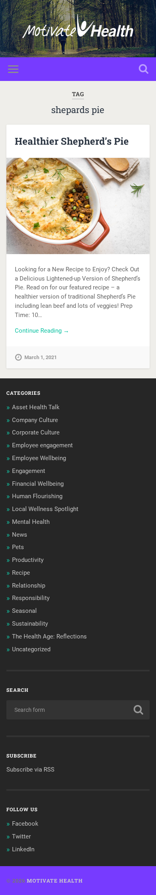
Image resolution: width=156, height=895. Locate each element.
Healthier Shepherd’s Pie (72, 141)
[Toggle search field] (143, 69)
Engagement (28, 471)
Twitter (21, 836)
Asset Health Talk (36, 407)
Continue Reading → (42, 330)
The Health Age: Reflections (49, 636)
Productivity (28, 560)
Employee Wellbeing (39, 458)
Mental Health (31, 521)
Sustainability (30, 623)
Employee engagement (42, 445)
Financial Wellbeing (38, 483)
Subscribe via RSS (30, 769)
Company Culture (35, 420)
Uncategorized (31, 649)
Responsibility (31, 598)
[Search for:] (78, 709)
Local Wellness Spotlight (45, 509)
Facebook (25, 823)
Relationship (28, 585)
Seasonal (24, 610)
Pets (18, 547)
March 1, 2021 (40, 357)
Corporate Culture (36, 432)
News (19, 534)
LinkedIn (23, 849)
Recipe (21, 572)
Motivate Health (55, 880)
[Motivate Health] (77, 28)
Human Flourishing (37, 496)
